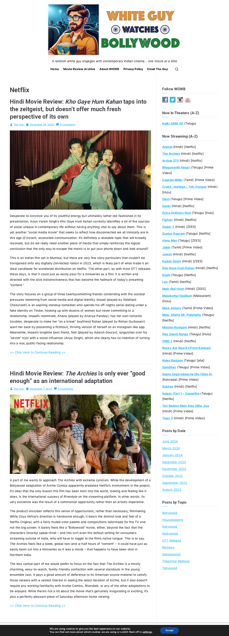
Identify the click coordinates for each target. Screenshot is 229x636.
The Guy (19, 124)
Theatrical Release (175, 561)
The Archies (171, 153)
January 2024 (172, 455)
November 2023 (174, 469)
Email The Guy (157, 69)
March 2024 (171, 448)
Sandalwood (171, 554)
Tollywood (169, 568)
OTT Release (171, 540)
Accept (169, 630)
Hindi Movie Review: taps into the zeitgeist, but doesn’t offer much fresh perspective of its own (78, 109)
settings (147, 632)
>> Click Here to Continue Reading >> (37, 352)
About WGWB (109, 69)
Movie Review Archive (79, 69)
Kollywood (169, 526)
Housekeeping (172, 520)
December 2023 (174, 462)
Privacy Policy (133, 69)
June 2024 (170, 441)
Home (54, 69)
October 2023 (172, 476)
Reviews (168, 547)
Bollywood (169, 513)
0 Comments (67, 124)
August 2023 (171, 489)
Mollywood (170, 533)
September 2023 (174, 483)
